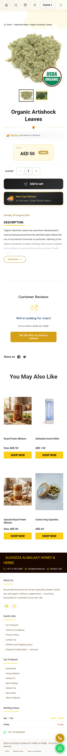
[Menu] (60, 5)
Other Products (13, 697)
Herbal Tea (11, 688)
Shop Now (18, 455)
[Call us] (60, 738)
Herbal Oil (10, 678)
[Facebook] (6, 606)
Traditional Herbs (20, 25)
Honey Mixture (13, 673)
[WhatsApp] (60, 748)
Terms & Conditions (15, 630)
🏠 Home (8, 25)
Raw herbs (11, 693)
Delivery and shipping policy (19, 644)
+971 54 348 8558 (16, 732)
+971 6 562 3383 (15, 569)
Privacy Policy (12, 635)
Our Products (12, 625)
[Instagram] (14, 606)
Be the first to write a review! (33, 337)
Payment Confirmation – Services (22, 649)
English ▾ (47, 5)
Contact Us (11, 639)
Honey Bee (11, 668)
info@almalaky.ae (36, 569)
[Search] (15, 5)
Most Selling (12, 683)
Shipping (14, 135)
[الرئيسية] (6, 5)
